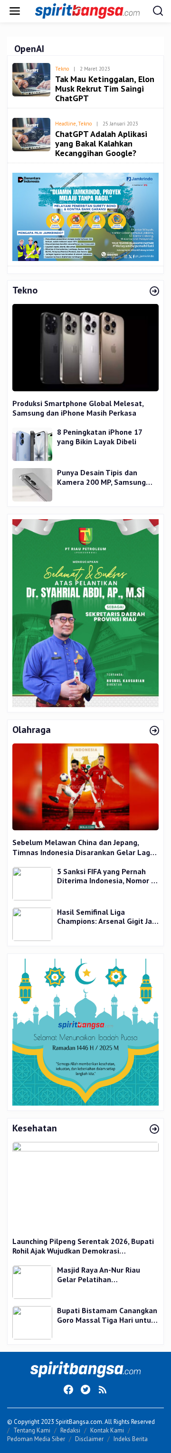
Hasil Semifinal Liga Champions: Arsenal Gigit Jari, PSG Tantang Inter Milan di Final (107, 917)
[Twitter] (85, 1389)
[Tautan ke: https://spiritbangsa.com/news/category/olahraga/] (154, 731)
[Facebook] (68, 1389)
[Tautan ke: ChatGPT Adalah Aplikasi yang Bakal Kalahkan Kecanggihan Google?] (31, 133)
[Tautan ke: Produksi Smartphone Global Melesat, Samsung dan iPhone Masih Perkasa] (85, 347)
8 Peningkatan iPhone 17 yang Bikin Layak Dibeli (99, 437)
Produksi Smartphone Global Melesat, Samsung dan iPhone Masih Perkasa (77, 408)
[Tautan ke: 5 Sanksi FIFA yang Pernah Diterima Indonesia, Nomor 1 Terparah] (32, 883)
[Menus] (14, 11)
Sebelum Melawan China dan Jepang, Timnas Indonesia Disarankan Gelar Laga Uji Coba (83, 847)
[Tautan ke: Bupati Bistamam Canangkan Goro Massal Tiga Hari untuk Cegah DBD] (32, 1322)
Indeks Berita (131, 1439)
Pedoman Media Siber (36, 1439)
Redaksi (70, 1430)
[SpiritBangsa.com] (87, 10)
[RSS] (102, 1389)
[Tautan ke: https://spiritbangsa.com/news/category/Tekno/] (154, 291)
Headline (65, 123)
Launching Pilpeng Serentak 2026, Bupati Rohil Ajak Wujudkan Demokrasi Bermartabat (83, 1246)
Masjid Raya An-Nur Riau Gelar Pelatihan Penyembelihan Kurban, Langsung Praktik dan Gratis (106, 1274)
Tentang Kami (31, 1430)
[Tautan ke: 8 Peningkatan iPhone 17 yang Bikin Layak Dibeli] (32, 443)
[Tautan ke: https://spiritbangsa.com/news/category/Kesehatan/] (154, 1129)
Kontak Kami (107, 1430)
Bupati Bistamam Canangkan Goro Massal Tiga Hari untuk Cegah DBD (107, 1315)
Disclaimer (89, 1439)
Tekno (62, 68)
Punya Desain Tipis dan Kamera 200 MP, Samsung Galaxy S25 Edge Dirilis (101, 477)
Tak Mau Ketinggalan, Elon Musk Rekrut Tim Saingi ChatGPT (104, 88)
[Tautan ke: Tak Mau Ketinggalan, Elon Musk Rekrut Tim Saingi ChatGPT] (31, 78)
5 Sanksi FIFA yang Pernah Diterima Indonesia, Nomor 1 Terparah (106, 876)
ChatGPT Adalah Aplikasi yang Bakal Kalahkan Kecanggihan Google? (101, 143)
